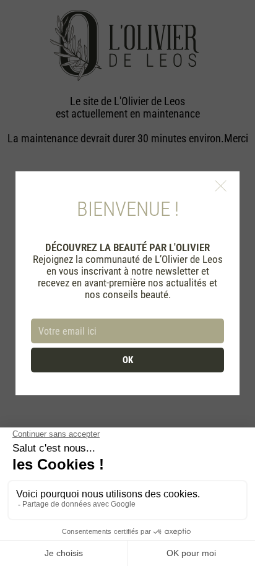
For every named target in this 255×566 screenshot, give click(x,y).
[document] (127, 283)
